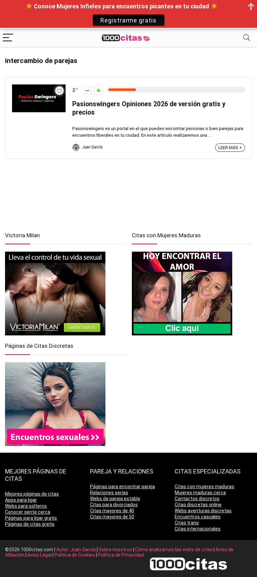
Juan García (91, 147)
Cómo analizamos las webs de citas (174, 549)
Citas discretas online (198, 504)
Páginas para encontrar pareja (122, 486)
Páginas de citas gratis (30, 524)
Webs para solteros (26, 506)
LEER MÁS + (230, 147)
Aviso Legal (40, 555)
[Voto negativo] (87, 90)
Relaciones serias (109, 492)
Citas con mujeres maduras (204, 486)
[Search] (247, 38)
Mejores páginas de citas (32, 494)
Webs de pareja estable (115, 498)
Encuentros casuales (198, 516)
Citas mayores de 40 (112, 510)
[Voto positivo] (98, 90)
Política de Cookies (75, 555)
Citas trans (187, 522)
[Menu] (8, 38)
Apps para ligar (21, 500)
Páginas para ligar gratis (31, 518)
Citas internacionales (198, 528)
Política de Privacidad (121, 555)
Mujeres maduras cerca (200, 492)
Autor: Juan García (76, 549)
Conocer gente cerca (27, 512)
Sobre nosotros (116, 549)
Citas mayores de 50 (112, 516)
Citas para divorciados (114, 504)
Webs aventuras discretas (203, 510)
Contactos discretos (197, 498)
